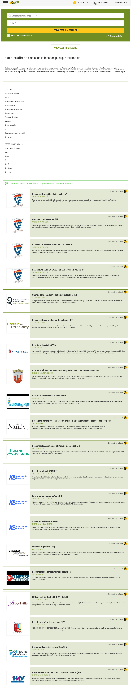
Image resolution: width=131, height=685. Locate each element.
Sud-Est (7, 164)
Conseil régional (10, 105)
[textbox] (23, 23)
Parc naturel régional (11, 117)
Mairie (7, 97)
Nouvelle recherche (65, 47)
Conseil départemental (12, 93)
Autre (6, 129)
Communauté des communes (14, 109)
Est (6, 160)
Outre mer (8, 172)
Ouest (7, 156)
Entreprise (8, 137)
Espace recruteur (121, 3)
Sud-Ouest (8, 168)
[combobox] (65, 23)
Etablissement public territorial (15, 133)
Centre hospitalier (10, 125)
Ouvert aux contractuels (21, 35)
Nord (6, 152)
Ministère (8, 121)
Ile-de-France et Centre (12, 148)
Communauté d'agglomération (14, 101)
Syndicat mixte (9, 113)
